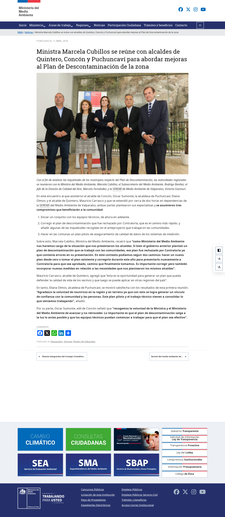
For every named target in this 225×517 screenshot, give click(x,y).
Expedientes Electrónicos (95, 505)
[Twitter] (188, 9)
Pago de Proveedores (93, 500)
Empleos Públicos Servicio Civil (140, 494)
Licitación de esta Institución (98, 494)
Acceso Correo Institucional (138, 505)
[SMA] (88, 464)
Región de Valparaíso (84, 341)
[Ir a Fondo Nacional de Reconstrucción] (136, 439)
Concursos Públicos (92, 489)
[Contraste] (219, 250)
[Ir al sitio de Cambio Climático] (40, 439)
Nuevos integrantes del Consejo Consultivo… (61, 356)
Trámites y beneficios (134, 500)
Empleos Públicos (132, 489)
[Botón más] (219, 267)
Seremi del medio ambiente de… (169, 356)
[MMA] (29, 10)
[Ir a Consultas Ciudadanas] (88, 439)
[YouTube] (203, 9)
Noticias (68, 341)
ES (200, 25)
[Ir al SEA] (40, 464)
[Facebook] (180, 9)
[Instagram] (196, 9)
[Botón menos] (219, 258)
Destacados (57, 341)
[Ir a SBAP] (136, 464)
